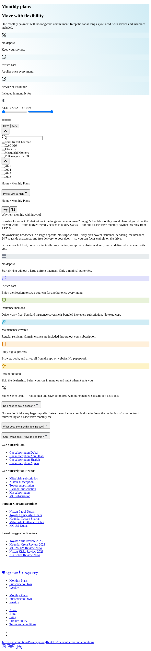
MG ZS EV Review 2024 (25, 548)
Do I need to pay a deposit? (19, 405)
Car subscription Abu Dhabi (26, 456)
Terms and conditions (22, 624)
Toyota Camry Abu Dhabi (25, 515)
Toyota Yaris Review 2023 (25, 541)
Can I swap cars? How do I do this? (23, 436)
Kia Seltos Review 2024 (24, 555)
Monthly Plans (18, 580)
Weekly (14, 587)
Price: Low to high (13, 193)
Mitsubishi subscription (23, 478)
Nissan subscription (21, 482)
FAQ (12, 617)
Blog (12, 613)
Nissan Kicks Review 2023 (26, 551)
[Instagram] (4, 647)
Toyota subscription (21, 485)
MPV (6, 125)
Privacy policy (18, 620)
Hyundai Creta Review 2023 (27, 544)
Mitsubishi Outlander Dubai (26, 522)
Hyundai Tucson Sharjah (24, 518)
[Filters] (5, 209)
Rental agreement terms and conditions (70, 642)
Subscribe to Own (20, 584)
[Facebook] (8, 647)
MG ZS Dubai (18, 525)
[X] (20, 647)
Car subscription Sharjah (24, 459)
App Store (12, 573)
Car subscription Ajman (24, 463)
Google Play (30, 573)
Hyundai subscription (22, 489)
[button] (75, 142)
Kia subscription (19, 492)
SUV (14, 125)
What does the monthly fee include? (23, 426)
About (13, 610)
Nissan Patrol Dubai (21, 511)
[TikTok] (17, 647)
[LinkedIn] (13, 647)
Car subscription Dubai (23, 452)
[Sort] (13, 209)
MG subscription (19, 496)
